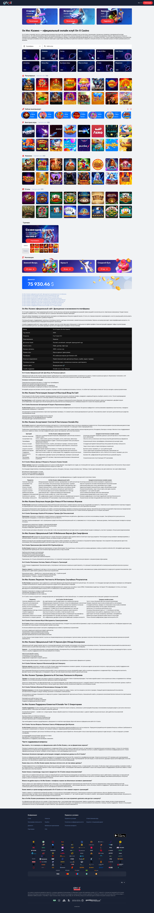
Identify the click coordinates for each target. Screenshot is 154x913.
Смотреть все (42, 75)
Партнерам (31, 829)
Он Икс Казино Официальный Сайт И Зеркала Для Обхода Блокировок (43, 302)
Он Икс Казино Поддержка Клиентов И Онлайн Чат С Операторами (41, 305)
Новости (47, 818)
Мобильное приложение (52, 825)
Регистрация (147, 2)
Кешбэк (47, 822)
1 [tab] (73, 23)
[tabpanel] (39, 16)
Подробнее (107, 21)
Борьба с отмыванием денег (94, 822)
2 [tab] (75, 23)
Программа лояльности (35, 822)
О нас (29, 818)
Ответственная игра (92, 818)
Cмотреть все (43, 122)
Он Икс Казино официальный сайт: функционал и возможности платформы (44, 294)
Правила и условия (70, 818)
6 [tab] (81, 23)
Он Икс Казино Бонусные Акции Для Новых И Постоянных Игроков (42, 298)
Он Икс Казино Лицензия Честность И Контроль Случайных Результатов (43, 301)
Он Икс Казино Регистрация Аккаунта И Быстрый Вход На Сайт (40, 295)
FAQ (46, 829)
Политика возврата (70, 825)
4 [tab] (78, 23)
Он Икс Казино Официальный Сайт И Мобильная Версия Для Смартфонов (44, 299)
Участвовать (35, 241)
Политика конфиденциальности (74, 822)
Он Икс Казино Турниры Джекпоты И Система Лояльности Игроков (42, 304)
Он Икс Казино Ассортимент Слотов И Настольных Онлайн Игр (40, 297)
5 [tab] (79, 23)
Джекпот (30, 825)
